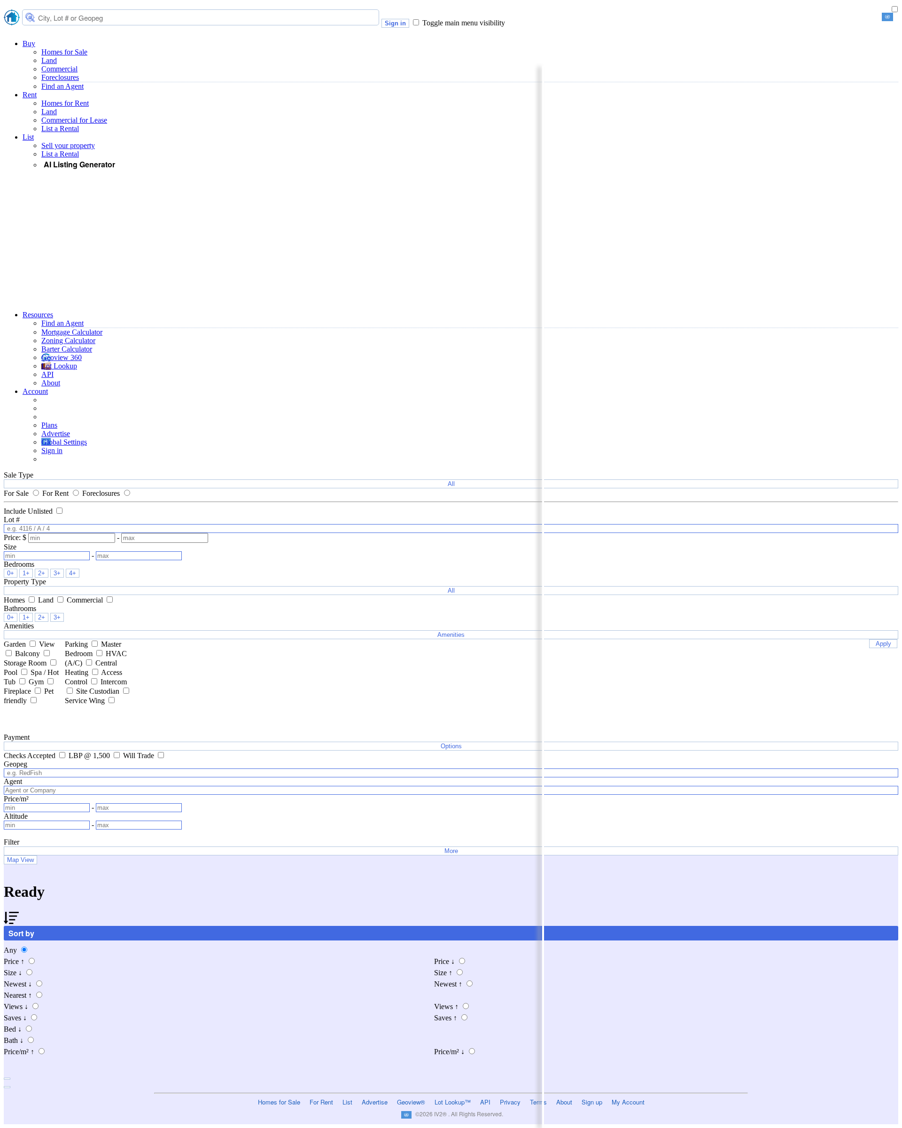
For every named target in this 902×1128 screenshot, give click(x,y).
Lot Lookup (59, 366)
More (451, 850)
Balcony (28, 654)
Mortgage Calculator (71, 332)
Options (451, 746)
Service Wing (86, 701)
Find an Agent (62, 86)
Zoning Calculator (68, 341)
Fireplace (18, 691)
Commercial (59, 69)
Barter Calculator (66, 349)
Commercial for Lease (74, 120)
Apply (883, 643)
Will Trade (139, 756)
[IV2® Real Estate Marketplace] (12, 18)
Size (13, 973)
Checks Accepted (30, 756)
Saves (15, 1018)
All (451, 483)
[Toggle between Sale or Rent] (894, 10)
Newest (18, 984)
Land (49, 60)
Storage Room (26, 663)
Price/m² (19, 1052)
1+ (26, 573)
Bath (13, 1040)
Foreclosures (60, 77)
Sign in (395, 23)
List (28, 137)
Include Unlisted (29, 511)
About (50, 383)
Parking (77, 644)
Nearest (18, 995)
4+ (72, 573)
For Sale (17, 493)
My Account (628, 1101)
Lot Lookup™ (453, 1101)
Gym (37, 682)
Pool (11, 672)
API (47, 374)
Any (11, 950)
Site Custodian (98, 691)
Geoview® (411, 1101)
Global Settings (64, 442)
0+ (10, 573)
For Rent (56, 493)
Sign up (592, 1101)
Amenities (451, 634)
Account (35, 391)
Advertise (55, 434)
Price (14, 961)
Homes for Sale (64, 52)
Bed (13, 1029)
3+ (57, 573)
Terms (538, 1101)
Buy (29, 43)
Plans (49, 425)
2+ (41, 573)
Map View (20, 859)
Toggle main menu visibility (463, 23)
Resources (38, 315)
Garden (16, 644)
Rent (30, 95)
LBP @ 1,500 (90, 756)
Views (16, 1006)
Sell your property (68, 145)
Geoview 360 (61, 357)
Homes (15, 600)
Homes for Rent (65, 103)
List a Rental (60, 129)
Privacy (510, 1101)
